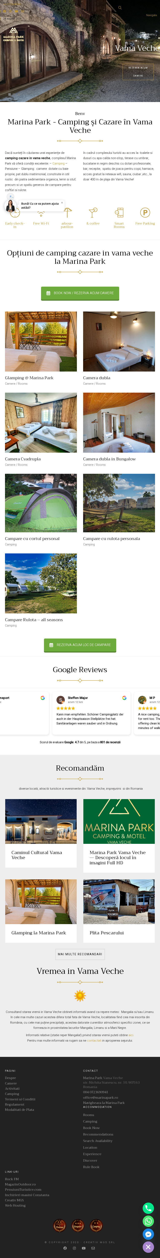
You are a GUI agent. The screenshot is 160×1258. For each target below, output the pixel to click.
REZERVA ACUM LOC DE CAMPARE (84, 645)
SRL (112, 1242)
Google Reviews (80, 670)
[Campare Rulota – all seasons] (41, 583)
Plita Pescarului (107, 932)
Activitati (12, 1089)
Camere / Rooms (16, 384)
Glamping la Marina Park (38, 932)
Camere (11, 1083)
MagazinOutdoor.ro (20, 1184)
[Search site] (120, 8)
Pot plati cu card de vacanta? (12, 196)
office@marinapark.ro (100, 1098)
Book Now (91, 1128)
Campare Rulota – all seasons (34, 620)
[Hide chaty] (148, 1247)
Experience (92, 1154)
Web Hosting (15, 1205)
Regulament (14, 1104)
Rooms (88, 1115)
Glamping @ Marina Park (29, 378)
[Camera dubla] (119, 342)
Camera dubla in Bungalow (109, 459)
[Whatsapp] (148, 1221)
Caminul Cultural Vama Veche (36, 855)
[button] (148, 34)
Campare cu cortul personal (32, 538)
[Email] (93, 1248)
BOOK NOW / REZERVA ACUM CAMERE (84, 293)
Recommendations (98, 1134)
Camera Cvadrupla (23, 459)
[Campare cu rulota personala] (119, 503)
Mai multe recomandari (80, 954)
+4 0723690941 (12, 4)
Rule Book (91, 1167)
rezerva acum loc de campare (138, 72)
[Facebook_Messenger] (148, 1234)
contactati (94, 1040)
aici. (131, 1035)
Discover (90, 1160)
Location (90, 1148)
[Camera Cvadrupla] (41, 423)
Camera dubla (96, 378)
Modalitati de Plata (19, 1110)
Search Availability (97, 1141)
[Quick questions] (10, 189)
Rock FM (12, 1179)
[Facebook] (65, 1248)
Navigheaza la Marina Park (104, 1103)
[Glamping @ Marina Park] (41, 342)
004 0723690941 (95, 1092)
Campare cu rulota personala (111, 538)
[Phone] (148, 1208)
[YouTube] (84, 1248)
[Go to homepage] (13, 34)
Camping (58, 163)
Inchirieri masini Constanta (27, 1195)
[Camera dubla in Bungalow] (119, 423)
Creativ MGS (14, 1200)
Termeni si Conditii (20, 1099)
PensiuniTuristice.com (23, 1190)
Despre (10, 1078)
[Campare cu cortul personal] (41, 503)
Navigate (151, 15)
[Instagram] (75, 1248)
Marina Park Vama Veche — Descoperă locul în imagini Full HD (118, 857)
